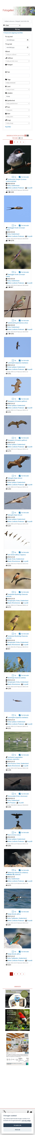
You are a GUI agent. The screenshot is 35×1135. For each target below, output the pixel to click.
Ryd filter (8, 127)
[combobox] (17, 54)
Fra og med (9, 36)
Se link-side (25, 177)
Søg (18, 29)
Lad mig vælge (26, 1120)
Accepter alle (17, 1125)
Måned (7, 51)
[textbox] (17, 54)
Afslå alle (17, 1129)
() (13, 874)
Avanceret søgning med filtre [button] (13, 33)
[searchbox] (18, 82)
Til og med (8, 44)
